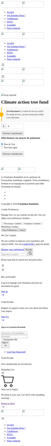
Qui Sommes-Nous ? (16, 15)
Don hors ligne (10, 147)
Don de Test (9, 144)
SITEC (10, 22)
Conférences (12, 18)
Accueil (10, 12)
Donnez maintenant (12, 133)
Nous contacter (13, 28)
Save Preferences (9, 230)
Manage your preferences (12, 249)
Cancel (22, 230)
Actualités (11, 25)
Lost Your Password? (16, 352)
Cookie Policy (28, 244)
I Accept (28, 250)
